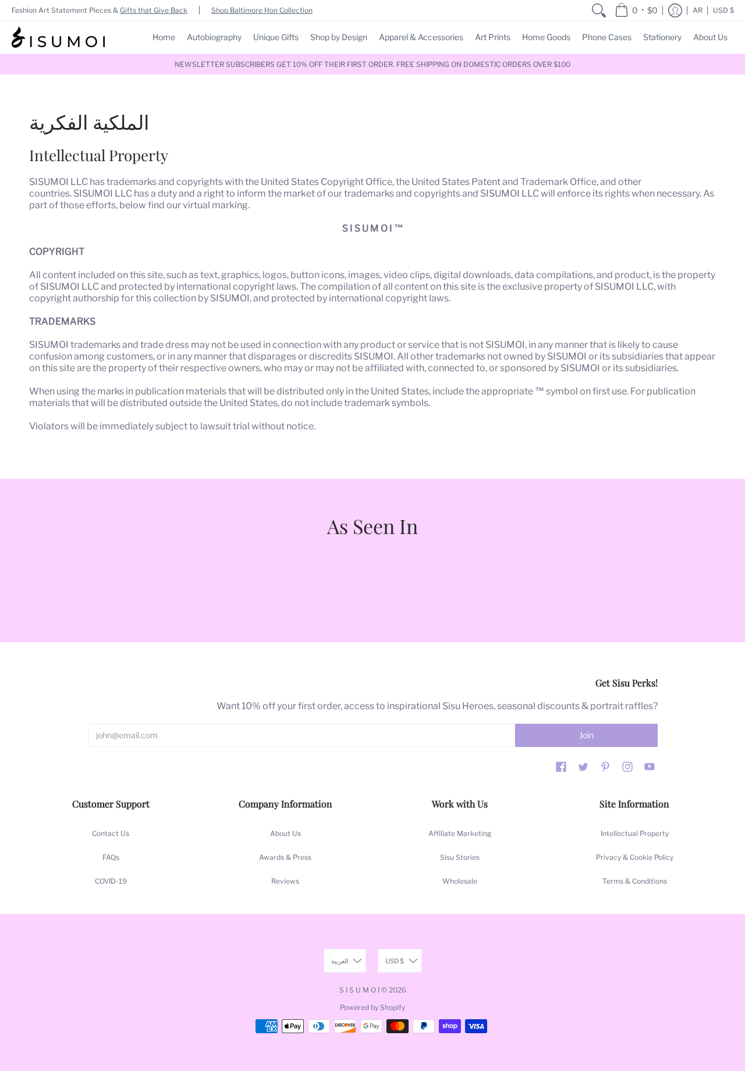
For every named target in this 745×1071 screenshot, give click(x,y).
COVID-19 (111, 881)
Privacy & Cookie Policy (634, 857)
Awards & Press (285, 857)
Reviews (285, 881)
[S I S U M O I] (58, 37)
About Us (285, 833)
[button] (636, 10)
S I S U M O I (359, 989)
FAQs (110, 857)
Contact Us (110, 833)
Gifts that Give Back (153, 10)
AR (698, 10)
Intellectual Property (635, 833)
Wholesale (459, 881)
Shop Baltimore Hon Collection (262, 10)
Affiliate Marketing (459, 833)
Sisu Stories (460, 857)
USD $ (723, 10)
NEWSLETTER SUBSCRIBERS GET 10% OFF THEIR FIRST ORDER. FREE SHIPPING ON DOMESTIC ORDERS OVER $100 (372, 64)
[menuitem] (598, 10)
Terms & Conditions (634, 881)
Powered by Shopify (372, 1007)
